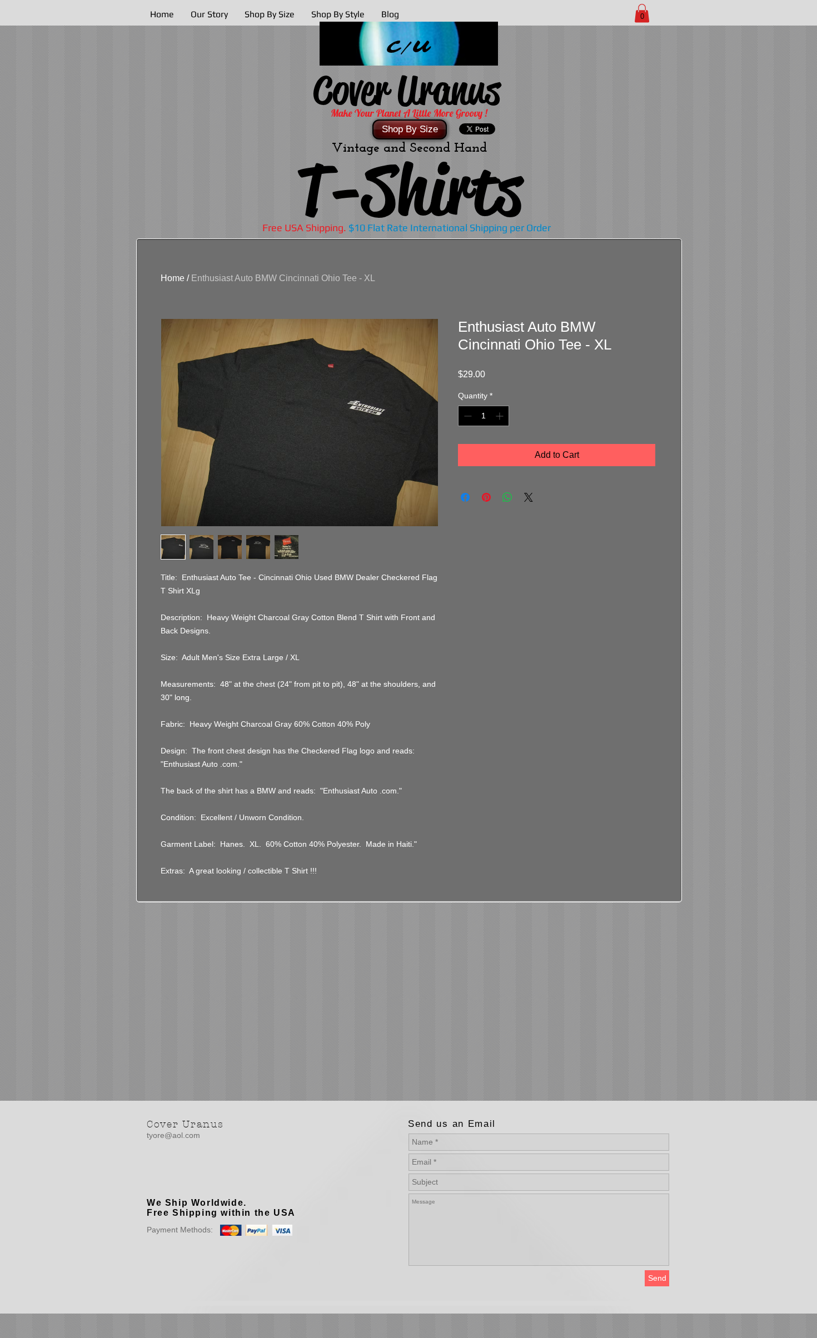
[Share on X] (528, 497)
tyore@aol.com (173, 1135)
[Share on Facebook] (465, 497)
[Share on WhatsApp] (507, 497)
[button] (642, 13)
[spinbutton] (484, 416)
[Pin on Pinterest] (486, 497)
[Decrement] (467, 416)
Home (173, 278)
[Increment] (500, 416)
